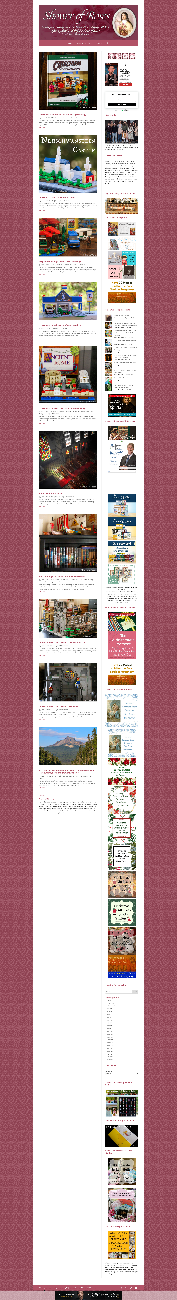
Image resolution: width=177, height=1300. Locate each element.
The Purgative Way (128, 600)
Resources (80, 43)
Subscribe (122, 104)
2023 (109, 1014)
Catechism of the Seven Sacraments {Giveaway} (62, 114)
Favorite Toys (68, 265)
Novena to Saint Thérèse (121, 315)
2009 (110, 1054)
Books (57, 118)
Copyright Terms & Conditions (122, 1272)
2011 (110, 1048)
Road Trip (85, 776)
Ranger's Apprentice (51, 582)
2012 (110, 1045)
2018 (109, 1028)
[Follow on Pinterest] (126, 1288)
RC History (125, 603)
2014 (110, 1040)
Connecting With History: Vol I (74, 411)
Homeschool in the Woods (121, 596)
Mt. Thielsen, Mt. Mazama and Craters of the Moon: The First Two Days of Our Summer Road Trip (66, 771)
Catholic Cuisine (128, 193)
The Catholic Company (124, 594)
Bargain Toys (59, 265)
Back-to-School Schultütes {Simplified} (125, 363)
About (90, 43)
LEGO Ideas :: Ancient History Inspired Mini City (62, 408)
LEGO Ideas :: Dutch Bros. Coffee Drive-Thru (60, 325)
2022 (109, 1017)
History (57, 201)
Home (70, 43)
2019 (109, 1026)
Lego (61, 118)
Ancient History (59, 411)
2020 (109, 1023)
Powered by (117, 110)
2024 (109, 1011)
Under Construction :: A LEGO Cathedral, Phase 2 (62, 642)
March (111, 1003)
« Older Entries (43, 795)
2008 (110, 1057)
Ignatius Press (112, 594)
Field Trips (62, 776)
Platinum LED (118, 600)
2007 (110, 1060)
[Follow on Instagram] (131, 1288)
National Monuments (75, 776)
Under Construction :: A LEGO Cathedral (58, 706)
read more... (42, 127)
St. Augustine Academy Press (128, 598)
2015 (110, 1037)
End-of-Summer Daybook (51, 493)
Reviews (65, 118)
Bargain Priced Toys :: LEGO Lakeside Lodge (60, 261)
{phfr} (56, 776)
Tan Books (109, 600)
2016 (110, 1034)
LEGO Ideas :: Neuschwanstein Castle (57, 197)
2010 (110, 1051)
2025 (109, 1009)
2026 (109, 1001)
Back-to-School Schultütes (122, 378)
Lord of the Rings (88, 580)
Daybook (58, 497)
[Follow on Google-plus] (136, 1288)
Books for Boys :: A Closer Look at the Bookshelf (62, 576)
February (111, 1006)
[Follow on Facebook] (121, 1288)
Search (135, 992)
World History (68, 201)
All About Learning (131, 592)
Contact (99, 43)
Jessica (42, 118)
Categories (108, 1071)
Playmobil (42, 582)
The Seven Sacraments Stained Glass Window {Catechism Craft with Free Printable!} (125, 333)
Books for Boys (64, 580)
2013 (110, 1043)
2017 (110, 1031)
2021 (109, 1020)
